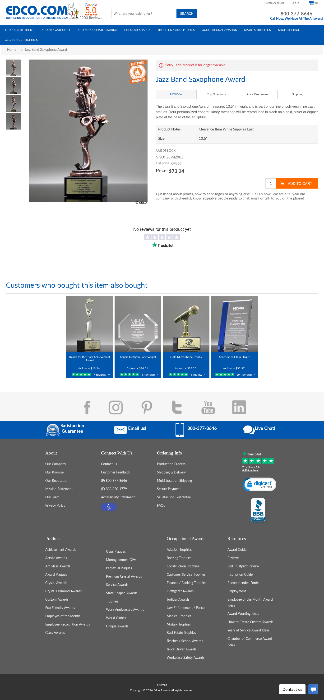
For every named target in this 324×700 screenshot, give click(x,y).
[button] (109, 507)
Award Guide (236, 550)
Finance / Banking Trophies (186, 583)
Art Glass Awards (57, 566)
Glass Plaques (116, 551)
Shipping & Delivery (171, 472)
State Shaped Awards (121, 593)
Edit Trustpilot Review (243, 566)
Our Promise (54, 472)
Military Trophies (179, 624)
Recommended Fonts (243, 583)
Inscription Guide (240, 574)
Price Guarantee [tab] (257, 94)
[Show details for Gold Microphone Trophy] (186, 324)
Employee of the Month (62, 616)
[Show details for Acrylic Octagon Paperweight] (138, 324)
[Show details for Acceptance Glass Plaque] (234, 324)
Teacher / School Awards (185, 641)
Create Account (274, 2)
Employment (236, 591)
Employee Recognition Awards (67, 624)
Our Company (55, 464)
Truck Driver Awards (181, 649)
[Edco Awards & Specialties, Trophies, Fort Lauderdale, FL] (258, 511)
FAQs (161, 505)
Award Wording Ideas (243, 614)
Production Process (171, 464)
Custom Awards (57, 599)
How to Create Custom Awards (250, 622)
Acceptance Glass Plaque (234, 357)
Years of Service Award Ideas (248, 630)
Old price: (163, 163)
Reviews (233, 558)
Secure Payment (169, 489)
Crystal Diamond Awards (63, 591)
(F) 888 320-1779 (114, 489)
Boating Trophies (179, 558)
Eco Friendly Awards (60, 608)
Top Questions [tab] (216, 94)
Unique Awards (117, 626)
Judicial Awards (178, 599)
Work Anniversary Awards (125, 610)
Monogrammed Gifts (121, 560)
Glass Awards (55, 633)
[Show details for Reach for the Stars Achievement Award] (89, 324)
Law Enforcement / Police (185, 608)
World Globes (116, 618)
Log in (295, 2)
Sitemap (162, 684)
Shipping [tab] (298, 94)
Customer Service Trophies (186, 574)
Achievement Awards (60, 550)
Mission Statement (59, 489)
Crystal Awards (56, 583)
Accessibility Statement (118, 497)
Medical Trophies (179, 616)
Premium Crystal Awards (124, 576)
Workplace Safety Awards (185, 657)
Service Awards (117, 585)
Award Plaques (56, 574)
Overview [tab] (176, 94)
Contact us (109, 464)
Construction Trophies (183, 566)
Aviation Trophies (179, 550)
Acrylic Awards (56, 558)
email (255, 198)
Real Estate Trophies (181, 633)
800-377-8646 (296, 14)
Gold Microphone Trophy (186, 357)
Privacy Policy (55, 505)
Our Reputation (56, 480)
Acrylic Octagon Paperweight (138, 357)
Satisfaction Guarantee (174, 497)
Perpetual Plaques (119, 568)
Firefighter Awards (180, 591)
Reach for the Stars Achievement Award (89, 359)
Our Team (52, 497)
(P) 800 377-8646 (114, 480)
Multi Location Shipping (174, 480)
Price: (162, 170)
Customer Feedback (115, 472)
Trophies (112, 601)
